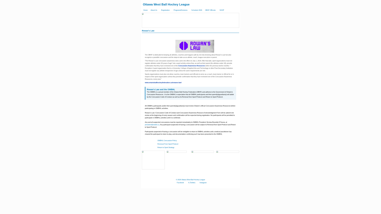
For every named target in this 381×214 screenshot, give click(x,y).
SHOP (222, 10)
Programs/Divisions (180, 10)
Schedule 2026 (196, 10)
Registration (165, 10)
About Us (154, 10)
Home (145, 10)
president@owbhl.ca (152, 125)
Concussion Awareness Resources (191, 66)
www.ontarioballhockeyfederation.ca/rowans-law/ (163, 82)
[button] (154, 10)
